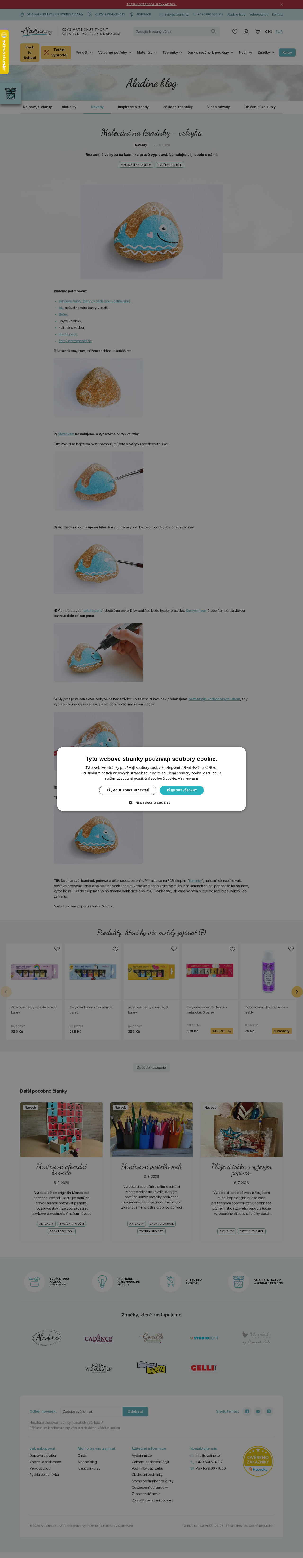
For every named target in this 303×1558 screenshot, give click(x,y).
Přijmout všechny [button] (182, 790)
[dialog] (151, 779)
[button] (151, 802)
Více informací (188, 779)
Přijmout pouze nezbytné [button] (128, 790)
